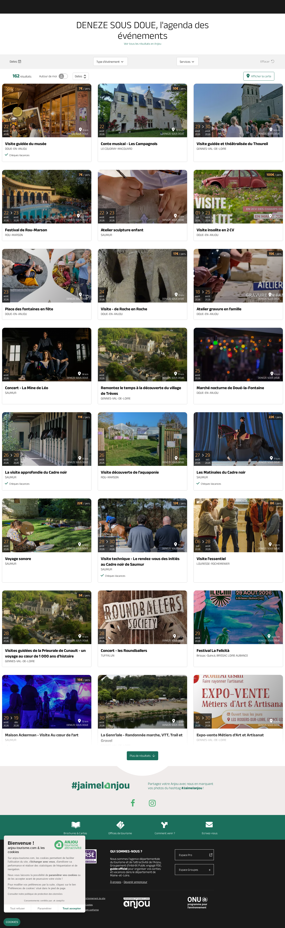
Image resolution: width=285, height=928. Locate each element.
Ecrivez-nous (210, 833)
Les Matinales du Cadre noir (221, 472)
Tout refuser (17, 908)
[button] (11, 922)
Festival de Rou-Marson (26, 230)
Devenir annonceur (135, 882)
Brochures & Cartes (75, 833)
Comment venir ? (165, 833)
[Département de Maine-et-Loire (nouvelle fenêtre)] (136, 903)
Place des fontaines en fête (29, 309)
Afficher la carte (261, 76)
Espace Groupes (188, 869)
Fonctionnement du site (94, 898)
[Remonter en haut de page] (277, 920)
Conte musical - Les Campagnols (129, 143)
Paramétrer (45, 908)
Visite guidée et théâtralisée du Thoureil (232, 143)
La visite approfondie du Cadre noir (36, 472)
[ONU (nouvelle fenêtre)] (197, 902)
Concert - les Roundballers (124, 650)
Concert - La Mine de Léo (26, 387)
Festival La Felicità (213, 650)
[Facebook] (133, 803)
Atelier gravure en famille (219, 309)
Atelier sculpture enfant (122, 230)
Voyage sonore (18, 558)
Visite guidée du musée (25, 143)
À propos (115, 882)
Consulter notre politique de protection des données (35, 894)
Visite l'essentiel (211, 558)
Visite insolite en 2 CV (215, 230)
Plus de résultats (140, 755)
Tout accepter (72, 908)
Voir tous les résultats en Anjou (142, 43)
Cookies (89, 904)
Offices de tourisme (120, 833)
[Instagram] (152, 803)
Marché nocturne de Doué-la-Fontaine (230, 387)
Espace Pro (185, 855)
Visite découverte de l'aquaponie (130, 472)
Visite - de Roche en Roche (124, 309)
